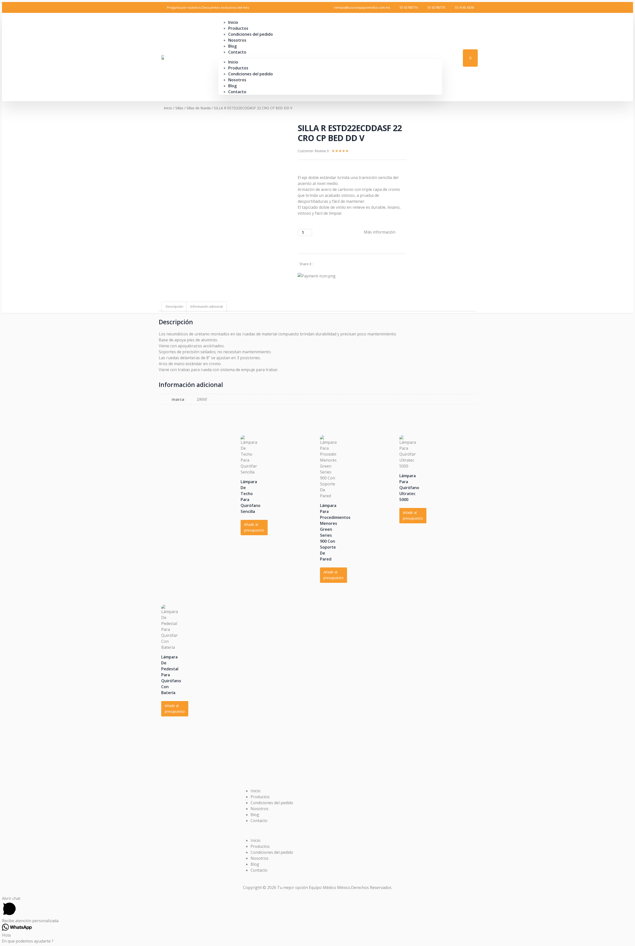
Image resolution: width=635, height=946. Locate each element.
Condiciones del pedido (250, 34)
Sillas (179, 108)
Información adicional (206, 306)
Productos (238, 68)
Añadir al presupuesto (254, 527)
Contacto (237, 52)
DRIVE (202, 399)
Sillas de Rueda (199, 108)
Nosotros (237, 40)
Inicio (233, 62)
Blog (232, 86)
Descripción (174, 306)
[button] (317, 830)
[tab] (174, 306)
